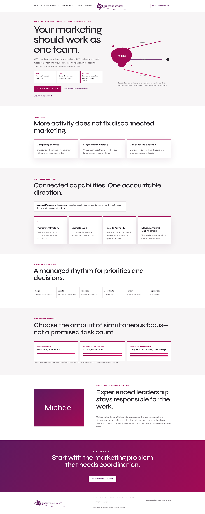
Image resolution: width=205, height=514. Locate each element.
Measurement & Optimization (150, 229)
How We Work (68, 6)
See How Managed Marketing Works (76, 89)
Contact (88, 6)
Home (36, 6)
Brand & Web (79, 227)
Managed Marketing (50, 6)
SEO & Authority (116, 227)
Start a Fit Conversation (161, 5)
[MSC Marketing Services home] (112, 5)
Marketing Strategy (48, 227)
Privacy (105, 502)
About (79, 6)
